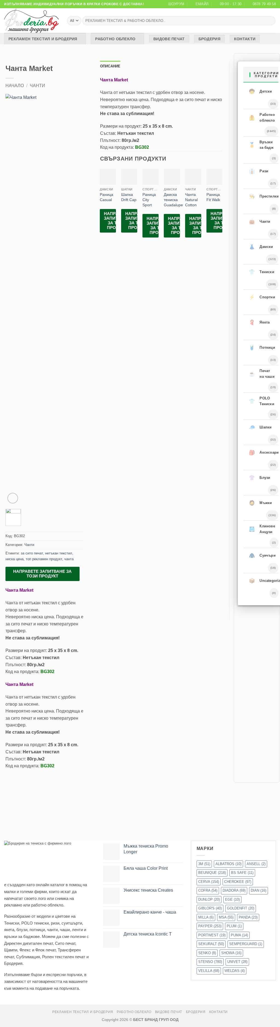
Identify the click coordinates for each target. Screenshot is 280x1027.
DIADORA (234, 890)
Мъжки (260, 503)
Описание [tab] (110, 66)
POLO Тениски (261, 401)
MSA (226, 917)
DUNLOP (209, 899)
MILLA (206, 917)
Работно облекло (115, 39)
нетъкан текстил (58, 553)
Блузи (259, 477)
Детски (260, 91)
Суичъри (262, 555)
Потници (262, 347)
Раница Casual (106, 197)
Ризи (258, 171)
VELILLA (208, 971)
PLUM (234, 926)
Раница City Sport (149, 199)
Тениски (261, 272)
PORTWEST (212, 935)
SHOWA (231, 953)
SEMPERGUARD (245, 944)
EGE (232, 899)
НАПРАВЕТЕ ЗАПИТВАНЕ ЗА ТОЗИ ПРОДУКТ (42, 573)
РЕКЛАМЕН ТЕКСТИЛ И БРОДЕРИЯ (42, 39)
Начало (14, 85)
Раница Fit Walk (213, 197)
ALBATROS (228, 864)
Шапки (260, 427)
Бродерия (209, 39)
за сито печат (32, 553)
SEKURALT (211, 944)
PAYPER (209, 926)
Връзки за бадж (261, 145)
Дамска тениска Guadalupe (173, 199)
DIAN (258, 890)
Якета (259, 322)
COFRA (207, 890)
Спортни (262, 297)
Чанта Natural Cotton (191, 199)
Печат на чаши (262, 374)
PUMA (239, 935)
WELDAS (234, 971)
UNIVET (237, 962)
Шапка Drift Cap (128, 197)
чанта (69, 559)
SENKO (207, 953)
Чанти (37, 85)
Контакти (244, 39)
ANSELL (256, 864)
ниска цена (14, 559)
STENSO (210, 962)
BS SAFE (242, 873)
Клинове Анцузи (262, 529)
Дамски (261, 247)
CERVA (208, 882)
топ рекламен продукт (44, 559)
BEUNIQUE (212, 873)
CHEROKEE (237, 882)
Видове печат (169, 39)
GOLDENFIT (240, 908)
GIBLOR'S (210, 908)
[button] (12, 498)
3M (204, 864)
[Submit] (270, 20)
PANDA (248, 917)
